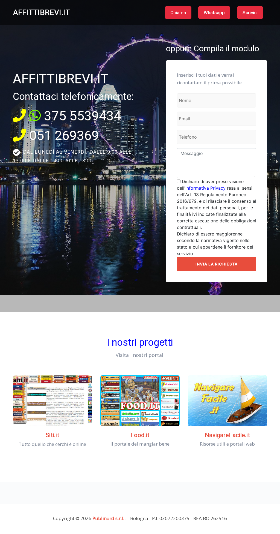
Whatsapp (214, 12)
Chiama (178, 12)
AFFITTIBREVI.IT (41, 12)
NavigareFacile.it (227, 435)
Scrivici (250, 12)
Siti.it (52, 435)
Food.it (139, 435)
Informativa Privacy (205, 188)
